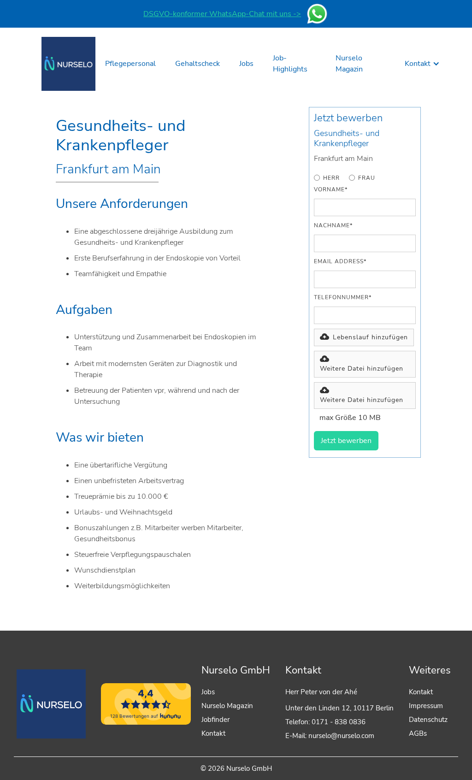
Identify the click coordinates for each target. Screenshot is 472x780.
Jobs (208, 692)
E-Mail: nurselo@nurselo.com (329, 735)
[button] (422, 63)
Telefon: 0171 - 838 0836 (325, 722)
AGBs (418, 733)
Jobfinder (215, 719)
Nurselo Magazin (227, 705)
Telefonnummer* (343, 297)
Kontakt (213, 733)
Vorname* (331, 189)
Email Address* (340, 261)
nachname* (333, 225)
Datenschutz (428, 719)
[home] (68, 64)
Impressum (426, 705)
